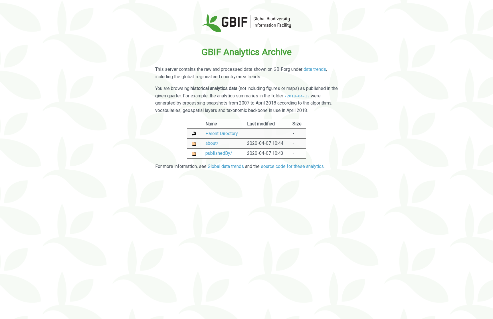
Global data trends (226, 166)
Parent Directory (221, 133)
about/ (212, 143)
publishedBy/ (218, 153)
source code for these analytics (292, 166)
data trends (315, 69)
